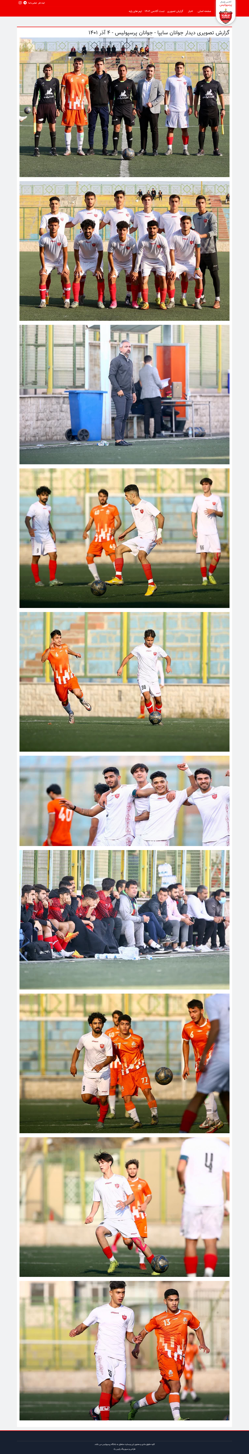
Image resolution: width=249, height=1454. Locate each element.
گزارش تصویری (175, 11)
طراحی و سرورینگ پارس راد (124, 1449)
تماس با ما (32, 3)
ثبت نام (41, 3)
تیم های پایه (135, 11)
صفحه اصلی (204, 11)
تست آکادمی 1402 (154, 11)
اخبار (190, 11)
